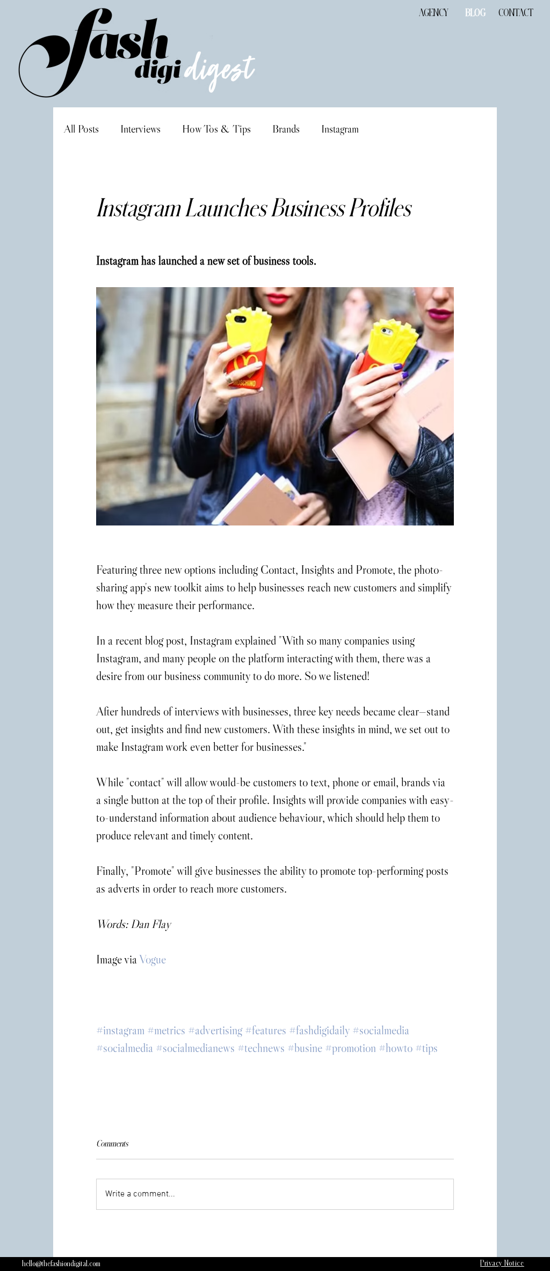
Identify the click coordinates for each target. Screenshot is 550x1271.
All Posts (81, 128)
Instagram (340, 128)
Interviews (140, 128)
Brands (286, 128)
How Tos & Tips (216, 128)
